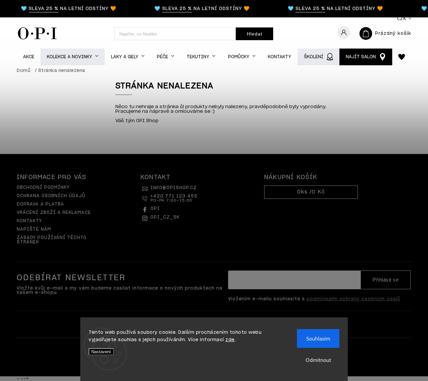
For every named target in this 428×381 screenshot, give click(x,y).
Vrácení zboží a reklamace (54, 213)
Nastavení (101, 351)
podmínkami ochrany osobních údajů (353, 299)
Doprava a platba (40, 204)
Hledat (254, 33)
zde (230, 340)
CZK (402, 18)
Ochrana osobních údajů (51, 196)
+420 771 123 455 (174, 198)
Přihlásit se (385, 280)
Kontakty (29, 221)
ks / (311, 192)
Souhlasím (318, 338)
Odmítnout (318, 360)
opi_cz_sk (165, 217)
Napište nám (34, 229)
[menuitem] (28, 57)
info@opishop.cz (173, 188)
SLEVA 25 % (41, 8)
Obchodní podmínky (43, 187)
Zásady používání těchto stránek (52, 240)
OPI (155, 209)
